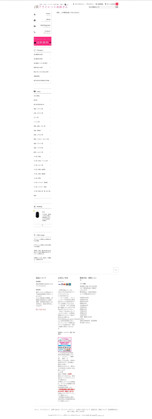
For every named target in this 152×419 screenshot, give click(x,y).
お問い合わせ (55, 409)
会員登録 (100, 4)
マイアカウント (80, 4)
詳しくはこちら (41, 309)
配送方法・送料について (99, 409)
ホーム (37, 409)
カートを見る (112, 4)
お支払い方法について (83, 409)
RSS (77, 411)
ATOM (82, 411)
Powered (84, 415)
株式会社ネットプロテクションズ (66, 378)
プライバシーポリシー (68, 409)
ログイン (91, 4)
